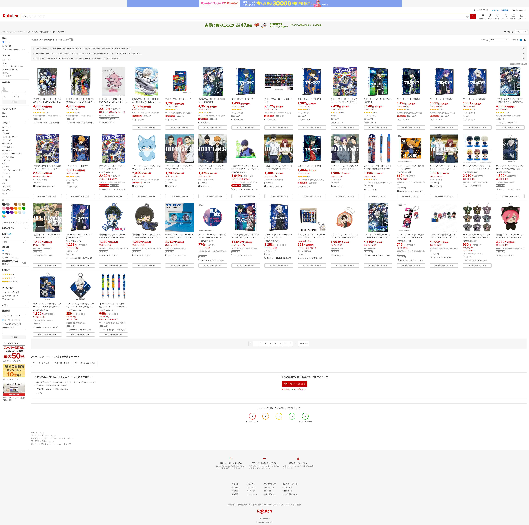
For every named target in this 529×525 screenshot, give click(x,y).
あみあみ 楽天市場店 (473, 186)
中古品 (4, 116)
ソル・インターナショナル (12, 154)
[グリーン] (23, 208)
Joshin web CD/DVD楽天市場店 (80, 258)
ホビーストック (8, 147)
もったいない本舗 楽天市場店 (311, 258)
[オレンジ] (15, 208)
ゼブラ (4, 180)
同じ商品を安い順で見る (146, 127)
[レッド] (12, 208)
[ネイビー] (8, 212)
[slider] (2, 92)
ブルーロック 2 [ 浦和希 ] (309, 99)
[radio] (3, 42)
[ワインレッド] (8, 208)
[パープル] (12, 212)
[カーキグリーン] (23, 204)
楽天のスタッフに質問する (294, 384)
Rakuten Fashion (108, 122)
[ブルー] (4, 212)
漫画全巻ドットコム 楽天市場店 (113, 189)
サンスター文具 (8, 157)
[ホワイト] (12, 204)
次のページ (303, 344)
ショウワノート (8, 190)
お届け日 (5, 247)
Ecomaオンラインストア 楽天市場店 (49, 123)
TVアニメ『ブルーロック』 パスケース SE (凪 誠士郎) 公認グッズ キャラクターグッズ (510, 169)
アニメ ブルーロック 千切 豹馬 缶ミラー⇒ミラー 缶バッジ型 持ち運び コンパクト (212, 238)
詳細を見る (116, 58)
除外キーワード (8, 327)
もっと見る (38, 393)
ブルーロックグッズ (41, 363)
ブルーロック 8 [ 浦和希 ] (408, 99)
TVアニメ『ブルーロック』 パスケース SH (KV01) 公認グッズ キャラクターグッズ (47, 307)
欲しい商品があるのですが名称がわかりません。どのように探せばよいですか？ (66, 382)
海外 (10, 234)
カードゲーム (69, 438)
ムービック (6, 127)
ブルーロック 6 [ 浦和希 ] (441, 99)
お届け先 (5, 237)
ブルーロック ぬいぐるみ (85, 363)
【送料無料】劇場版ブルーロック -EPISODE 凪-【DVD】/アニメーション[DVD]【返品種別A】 (377, 238)
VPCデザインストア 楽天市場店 (411, 192)
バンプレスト (7, 150)
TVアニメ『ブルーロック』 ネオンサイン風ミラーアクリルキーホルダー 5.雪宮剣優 (345, 238)
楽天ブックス (140, 120)
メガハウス (6, 160)
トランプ (67, 444)
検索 (15, 102)
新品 (4, 113)
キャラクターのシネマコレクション (247, 189)
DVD (44, 441)
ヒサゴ (4, 164)
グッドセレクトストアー (177, 255)
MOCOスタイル (372, 190)
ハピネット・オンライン (507, 123)
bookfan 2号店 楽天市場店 (45, 187)
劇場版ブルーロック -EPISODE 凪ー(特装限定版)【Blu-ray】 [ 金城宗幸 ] (146, 102)
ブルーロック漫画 (62, 363)
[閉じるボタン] (523, 48)
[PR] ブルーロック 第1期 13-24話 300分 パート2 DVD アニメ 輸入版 (80, 102)
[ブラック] (4, 204)
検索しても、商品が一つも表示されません (52, 389)
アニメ (53, 436)
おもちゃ (34, 438)
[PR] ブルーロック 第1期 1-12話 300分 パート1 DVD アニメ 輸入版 (47, 102)
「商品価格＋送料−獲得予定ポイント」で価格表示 (49, 40)
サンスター (6, 173)
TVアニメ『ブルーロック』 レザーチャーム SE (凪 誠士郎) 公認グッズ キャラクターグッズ (80, 307)
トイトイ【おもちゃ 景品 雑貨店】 (114, 330)
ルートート (6, 177)
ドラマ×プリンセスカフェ (441, 258)
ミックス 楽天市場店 (109, 255)
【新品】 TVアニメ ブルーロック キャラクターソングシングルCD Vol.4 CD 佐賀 (47, 238)
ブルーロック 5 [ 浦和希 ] (474, 99)
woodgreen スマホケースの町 (509, 189)
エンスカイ (6, 134)
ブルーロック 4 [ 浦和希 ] (77, 166)
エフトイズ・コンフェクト (12, 170)
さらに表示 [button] (7, 76)
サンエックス (7, 144)
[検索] (473, 16)
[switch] (24, 263)
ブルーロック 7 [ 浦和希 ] (309, 166)
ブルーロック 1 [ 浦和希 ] (243, 99)
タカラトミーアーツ (9, 137)
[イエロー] (19, 208)
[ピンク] (4, 208)
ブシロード (6, 140)
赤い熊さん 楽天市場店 (275, 187)
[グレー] (8, 204)
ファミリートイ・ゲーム (51, 438)
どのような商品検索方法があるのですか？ (52, 386)
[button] (519, 10)
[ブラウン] (15, 204)
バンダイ (5, 130)
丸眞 (4, 183)
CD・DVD (35, 436)
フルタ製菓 (6, 187)
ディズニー (6, 167)
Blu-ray (45, 436)
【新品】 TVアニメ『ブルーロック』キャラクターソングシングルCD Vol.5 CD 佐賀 (278, 169)
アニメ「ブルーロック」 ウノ (178, 99)
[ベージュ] (19, 204)
